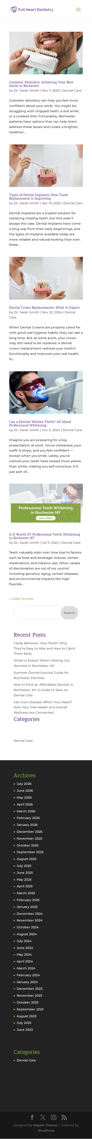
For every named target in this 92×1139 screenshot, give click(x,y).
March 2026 (26, 811)
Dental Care (72, 90)
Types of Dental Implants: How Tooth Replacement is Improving (38, 197)
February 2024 (28, 975)
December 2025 (29, 832)
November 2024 (29, 920)
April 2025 (25, 886)
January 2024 (27, 982)
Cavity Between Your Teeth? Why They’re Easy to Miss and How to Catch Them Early (44, 648)
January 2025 (27, 907)
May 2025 (24, 880)
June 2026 (25, 791)
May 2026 (24, 797)
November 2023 (29, 996)
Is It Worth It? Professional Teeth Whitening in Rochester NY (44, 536)
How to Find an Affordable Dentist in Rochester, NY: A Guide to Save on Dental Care (43, 690)
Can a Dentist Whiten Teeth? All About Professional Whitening (40, 424)
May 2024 (24, 954)
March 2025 (26, 893)
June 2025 (25, 873)
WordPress (46, 1130)
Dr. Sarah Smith (26, 90)
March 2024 (26, 968)
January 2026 (27, 825)
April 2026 (25, 804)
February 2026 (28, 818)
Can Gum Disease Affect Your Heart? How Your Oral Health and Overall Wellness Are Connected (43, 707)
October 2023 (27, 1002)
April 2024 (25, 961)
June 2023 (25, 1030)
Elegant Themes (45, 1125)
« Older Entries (21, 599)
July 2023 (24, 1023)
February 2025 (28, 900)
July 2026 (24, 784)
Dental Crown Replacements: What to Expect (44, 308)
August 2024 (27, 934)
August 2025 (26, 859)
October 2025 (27, 845)
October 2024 (28, 927)
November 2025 (29, 839)
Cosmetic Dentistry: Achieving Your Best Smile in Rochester (41, 84)
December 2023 (29, 989)
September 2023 (30, 1009)
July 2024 (24, 941)
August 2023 (26, 1016)
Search (69, 613)
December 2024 (30, 914)
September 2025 (30, 852)
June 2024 (25, 948)
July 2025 (24, 866)
